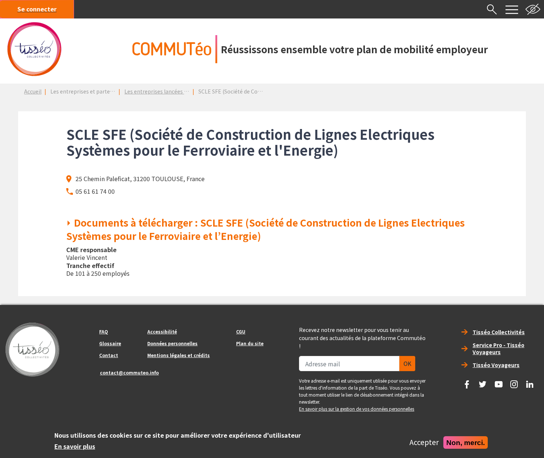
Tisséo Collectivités (499, 332)
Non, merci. (465, 442)
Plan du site (249, 343)
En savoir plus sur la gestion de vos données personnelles (356, 409)
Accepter (424, 442)
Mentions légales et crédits (178, 355)
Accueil (32, 91)
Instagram (514, 382)
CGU (240, 331)
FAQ (103, 331)
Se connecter (37, 8)
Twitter (482, 382)
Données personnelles (172, 343)
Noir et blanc (532, 9)
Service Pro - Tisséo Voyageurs (498, 348)
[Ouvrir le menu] (512, 9)
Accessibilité (162, 331)
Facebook (467, 382)
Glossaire (110, 343)
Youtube (498, 382)
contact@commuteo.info (129, 372)
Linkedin (529, 382)
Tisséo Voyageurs (496, 365)
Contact (108, 355)
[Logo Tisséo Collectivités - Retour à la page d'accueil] (34, 49)
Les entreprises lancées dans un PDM (169, 91)
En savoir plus (74, 446)
